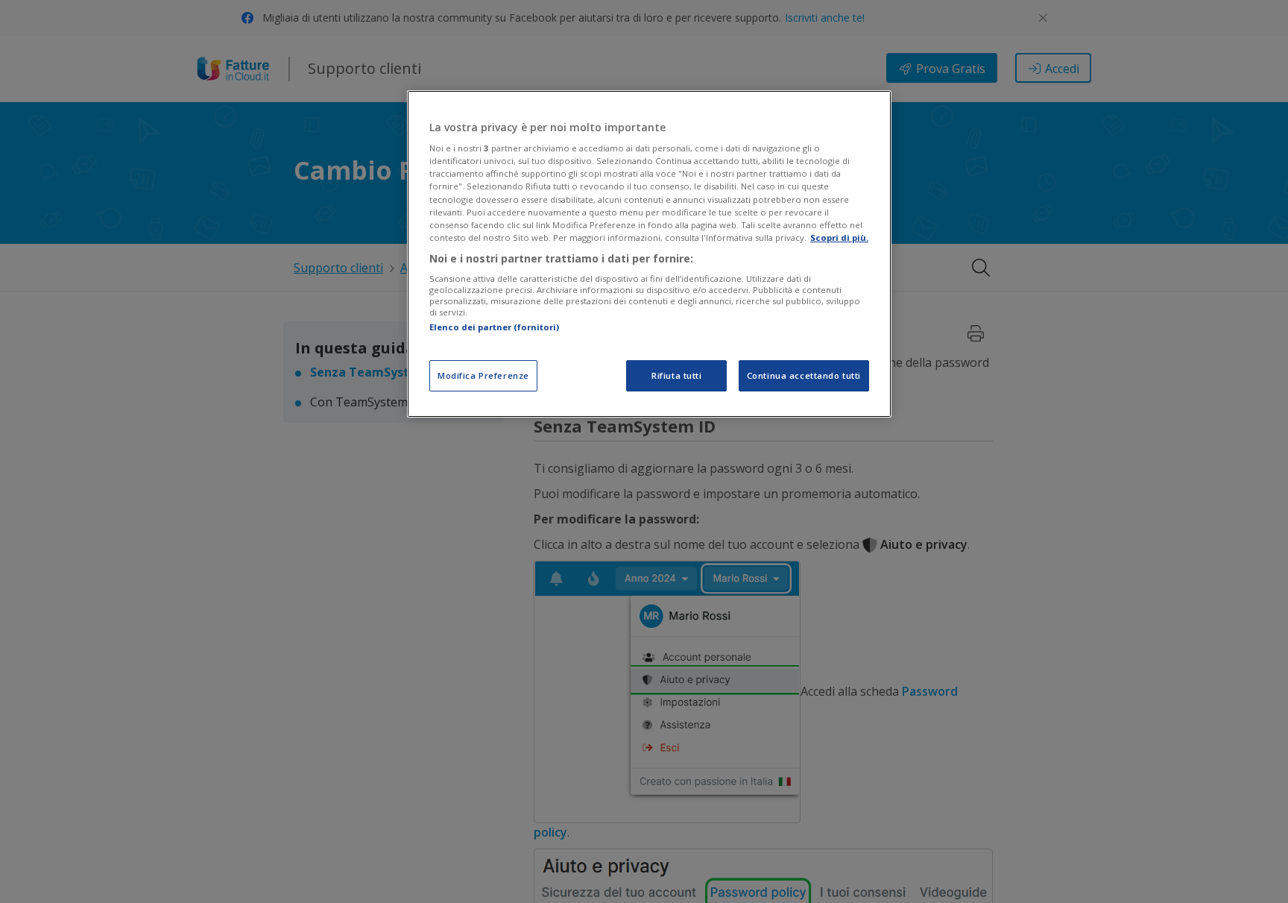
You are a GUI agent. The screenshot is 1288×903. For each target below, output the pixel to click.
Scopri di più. (839, 237)
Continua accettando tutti (804, 375)
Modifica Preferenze (483, 375)
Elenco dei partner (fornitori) (494, 327)
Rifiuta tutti (676, 375)
